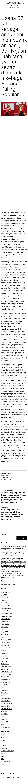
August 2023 (5, 682)
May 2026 (4, 600)
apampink (6, 475)
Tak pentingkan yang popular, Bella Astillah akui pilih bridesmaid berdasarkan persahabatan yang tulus (13, 559)
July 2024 (4, 653)
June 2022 (4, 716)
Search (3, 535)
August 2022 (5, 711)
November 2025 (6, 616)
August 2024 (5, 650)
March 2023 (5, 695)
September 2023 (6, 679)
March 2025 (5, 637)
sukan (3, 756)
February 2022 (6, 727)
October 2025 (5, 619)
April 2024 (4, 661)
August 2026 (5, 592)
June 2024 (4, 656)
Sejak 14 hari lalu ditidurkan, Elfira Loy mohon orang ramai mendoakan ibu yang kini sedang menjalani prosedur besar (13, 566)
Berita (3, 737)
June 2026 (4, 597)
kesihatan (4, 748)
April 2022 (4, 722)
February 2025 (6, 640)
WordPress (18, 777)
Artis (12, 477)
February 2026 (6, 608)
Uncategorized (6, 761)
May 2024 (4, 658)
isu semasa (4, 745)
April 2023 (4, 693)
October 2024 (5, 645)
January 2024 (5, 669)
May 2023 (4, 690)
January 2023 (5, 701)
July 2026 (4, 595)
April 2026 (4, 603)
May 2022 (4, 719)
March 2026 (5, 605)
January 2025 (5, 642)
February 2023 (6, 698)
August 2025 (5, 624)
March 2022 (5, 724)
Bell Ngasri (9, 479)
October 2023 (5, 677)
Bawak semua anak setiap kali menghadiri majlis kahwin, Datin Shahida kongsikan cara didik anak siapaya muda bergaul (12, 574)
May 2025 (4, 632)
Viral (2, 764)
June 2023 (4, 687)
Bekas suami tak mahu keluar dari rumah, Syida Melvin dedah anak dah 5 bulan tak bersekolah (14, 554)
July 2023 (4, 685)
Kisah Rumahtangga (7, 751)
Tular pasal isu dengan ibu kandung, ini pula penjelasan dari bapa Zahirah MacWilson (14, 548)
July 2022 (4, 714)
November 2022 (6, 703)
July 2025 (4, 627)
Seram (3, 753)
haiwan (3, 743)
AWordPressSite (15, 3)
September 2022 (6, 709)
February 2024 (6, 666)
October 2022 (5, 706)
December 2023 (6, 671)
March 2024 (5, 664)
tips (2, 759)
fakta (3, 740)
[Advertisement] (14, 136)
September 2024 (6, 648)
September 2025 (6, 621)
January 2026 (5, 611)
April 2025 (4, 634)
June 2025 (4, 629)
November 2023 (6, 674)
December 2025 (6, 613)
